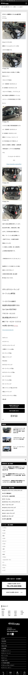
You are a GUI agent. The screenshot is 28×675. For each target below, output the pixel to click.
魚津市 (15, 611)
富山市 (3, 611)
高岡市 (9, 611)
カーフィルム (4, 18)
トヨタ (3, 530)
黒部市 (9, 612)
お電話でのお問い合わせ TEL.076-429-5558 (14, 406)
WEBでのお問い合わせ (14, 410)
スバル (3, 546)
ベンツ (3, 551)
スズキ (3, 538)
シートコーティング (8, 504)
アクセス (4, 643)
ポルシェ (4, 565)
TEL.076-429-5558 (12, 631)
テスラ (3, 567)
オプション (4, 658)
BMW (3, 554)
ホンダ (3, 533)
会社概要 (4, 648)
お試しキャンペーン (6, 650)
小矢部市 (22, 612)
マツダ (3, 543)
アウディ (4, 557)
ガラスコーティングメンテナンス (12, 502)
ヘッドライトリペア (9, 510)
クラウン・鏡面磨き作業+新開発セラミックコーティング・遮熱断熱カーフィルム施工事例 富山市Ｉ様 (13, 468)
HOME (2, 6)
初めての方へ (5, 660)
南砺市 (3, 614)
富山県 (3, 609)
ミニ (3, 562)
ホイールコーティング (9, 513)
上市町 (22, 614)
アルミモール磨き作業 (9, 496)
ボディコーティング (8, 516)
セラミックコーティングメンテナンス (13, 490)
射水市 (9, 614)
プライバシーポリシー (7, 667)
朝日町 (15, 615)
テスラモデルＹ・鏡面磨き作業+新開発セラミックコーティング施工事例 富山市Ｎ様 (13, 481)
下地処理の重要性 (6, 662)
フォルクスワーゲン (6, 559)
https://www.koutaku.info (7, 330)
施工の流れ (4, 645)
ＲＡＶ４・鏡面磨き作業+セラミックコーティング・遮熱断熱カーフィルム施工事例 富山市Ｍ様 (13, 475)
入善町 (9, 615)
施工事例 (4, 641)
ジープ (3, 570)
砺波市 (15, 612)
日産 (3, 535)
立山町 (3, 615)
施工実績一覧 (6, 6)
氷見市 (22, 611)
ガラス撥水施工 (7, 493)
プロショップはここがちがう (8, 665)
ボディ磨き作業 (7, 519)
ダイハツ (4, 541)
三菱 (3, 549)
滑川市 (3, 612)
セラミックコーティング (10, 507)
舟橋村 (15, 614)
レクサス (4, 527)
